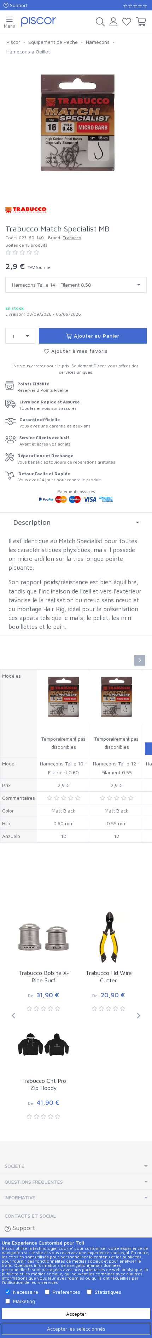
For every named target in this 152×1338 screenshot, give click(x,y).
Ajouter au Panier (96, 336)
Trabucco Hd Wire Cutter (109, 976)
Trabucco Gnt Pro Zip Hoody (43, 1084)
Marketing (24, 1301)
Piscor (13, 42)
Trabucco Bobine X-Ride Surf (43, 976)
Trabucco (72, 237)
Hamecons (98, 42)
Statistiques (108, 1292)
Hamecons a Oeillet (28, 51)
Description (32, 522)
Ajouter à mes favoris (78, 351)
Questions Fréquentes (34, 1182)
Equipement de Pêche (53, 42)
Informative (20, 1197)
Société (14, 1166)
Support (18, 5)
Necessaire (25, 1292)
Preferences (66, 1292)
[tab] (76, 522)
